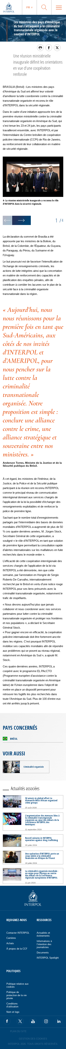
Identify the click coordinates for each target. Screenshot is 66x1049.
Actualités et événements (43, 934)
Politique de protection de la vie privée (16, 995)
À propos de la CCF (16, 948)
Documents (43, 952)
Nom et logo (12, 1012)
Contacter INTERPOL (17, 932)
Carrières (11, 938)
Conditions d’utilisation (12, 1005)
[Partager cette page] (48, 47)
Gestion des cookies (33, 1038)
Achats (10, 943)
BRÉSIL (14, 738)
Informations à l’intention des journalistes (44, 944)
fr (28, 7)
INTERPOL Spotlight (48, 957)
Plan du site (18, 1031)
